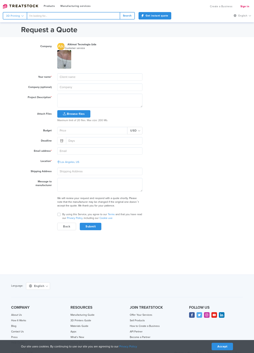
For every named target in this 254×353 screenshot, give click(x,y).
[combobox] (73, 15)
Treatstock (20, 6)
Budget (47, 130)
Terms (111, 214)
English (243, 15)
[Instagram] (207, 315)
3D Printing (13, 15)
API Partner (136, 331)
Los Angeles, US (69, 162)
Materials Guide (79, 326)
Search (127, 15)
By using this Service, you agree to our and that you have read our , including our (102, 216)
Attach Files (44, 113)
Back (66, 226)
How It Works (18, 320)
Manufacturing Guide (82, 314)
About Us (16, 314)
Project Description (40, 97)
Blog (13, 326)
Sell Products (137, 320)
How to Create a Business (145, 326)
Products (49, 6)
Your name (45, 76)
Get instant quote (156, 15)
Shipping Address (41, 171)
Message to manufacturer (44, 183)
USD (133, 130)
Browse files (75, 114)
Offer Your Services (141, 314)
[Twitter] (199, 315)
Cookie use (105, 218)
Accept (222, 346)
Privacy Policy (74, 218)
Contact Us (17, 331)
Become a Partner (140, 337)
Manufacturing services (75, 6)
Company (46, 46)
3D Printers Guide (80, 320)
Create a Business (221, 6)
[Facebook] (192, 315)
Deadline (46, 140)
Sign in (244, 6)
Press (14, 337)
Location (46, 161)
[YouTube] (214, 315)
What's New (77, 337)
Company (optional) (40, 87)
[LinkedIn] (221, 315)
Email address (43, 150)
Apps (73, 331)
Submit (91, 226)
